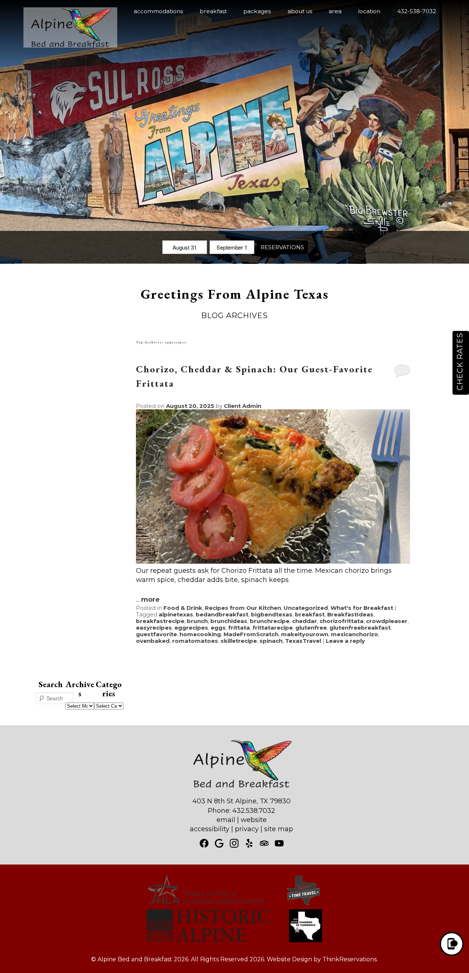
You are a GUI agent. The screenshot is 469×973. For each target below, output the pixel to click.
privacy (247, 829)
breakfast (310, 614)
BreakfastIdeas (350, 614)
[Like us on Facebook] (204, 843)
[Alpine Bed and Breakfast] (70, 45)
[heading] (234, 304)
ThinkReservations (349, 959)
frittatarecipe (272, 627)
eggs (218, 627)
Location (369, 11)
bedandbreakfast (222, 614)
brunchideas (228, 621)
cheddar (304, 621)
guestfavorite (156, 634)
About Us (300, 11)
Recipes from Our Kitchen (243, 607)
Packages (257, 11)
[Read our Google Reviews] (219, 843)
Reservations (282, 247)
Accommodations (158, 11)
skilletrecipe (239, 640)
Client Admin (242, 405)
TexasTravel (303, 640)
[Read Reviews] (264, 843)
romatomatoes (195, 640)
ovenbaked (153, 640)
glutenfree (311, 627)
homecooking (200, 634)
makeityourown (304, 634)
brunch (197, 621)
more (150, 600)
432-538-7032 (416, 11)
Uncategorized (306, 607)
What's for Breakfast (361, 607)
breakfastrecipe (160, 621)
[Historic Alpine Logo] (207, 940)
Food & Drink (182, 607)
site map (278, 829)
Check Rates (459, 361)
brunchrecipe (269, 621)
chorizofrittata (341, 621)
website (254, 820)
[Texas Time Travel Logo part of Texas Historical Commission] (303, 904)
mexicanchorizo (354, 634)
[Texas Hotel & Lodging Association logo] (206, 904)
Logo (58, 11)
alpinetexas (176, 614)
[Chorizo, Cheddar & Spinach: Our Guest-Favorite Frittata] (273, 561)
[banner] (234, 914)
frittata (239, 627)
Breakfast (213, 11)
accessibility (209, 829)
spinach (270, 640)
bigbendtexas (271, 614)
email (226, 820)
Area (335, 11)
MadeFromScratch (251, 634)
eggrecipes (191, 627)
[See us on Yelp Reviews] (249, 843)
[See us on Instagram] (234, 843)
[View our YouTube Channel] (279, 843)
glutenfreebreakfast (360, 627)
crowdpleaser (386, 621)
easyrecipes (154, 627)
